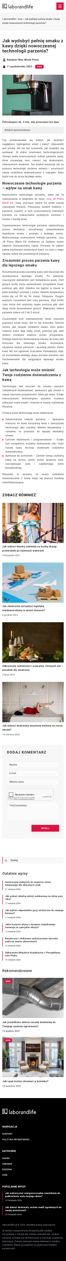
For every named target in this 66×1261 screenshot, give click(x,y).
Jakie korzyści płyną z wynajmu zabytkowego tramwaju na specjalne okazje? (30, 926)
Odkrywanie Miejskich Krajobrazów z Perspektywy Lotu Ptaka (32, 954)
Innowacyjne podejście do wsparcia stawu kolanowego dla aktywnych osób (28, 884)
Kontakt (7, 1134)
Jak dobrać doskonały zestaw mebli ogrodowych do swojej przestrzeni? (33, 1209)
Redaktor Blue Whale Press (23, 59)
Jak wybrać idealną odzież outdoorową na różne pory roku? (34, 898)
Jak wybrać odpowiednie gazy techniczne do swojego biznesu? (34, 912)
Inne (39, 67)
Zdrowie (7, 1164)
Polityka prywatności (15, 1139)
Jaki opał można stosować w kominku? (25, 1081)
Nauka (6, 1158)
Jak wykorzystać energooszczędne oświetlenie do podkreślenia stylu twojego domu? (32, 1195)
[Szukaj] (6, 860)
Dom (4, 1175)
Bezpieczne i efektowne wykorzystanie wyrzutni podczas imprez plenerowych (31, 940)
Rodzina (7, 1169)
